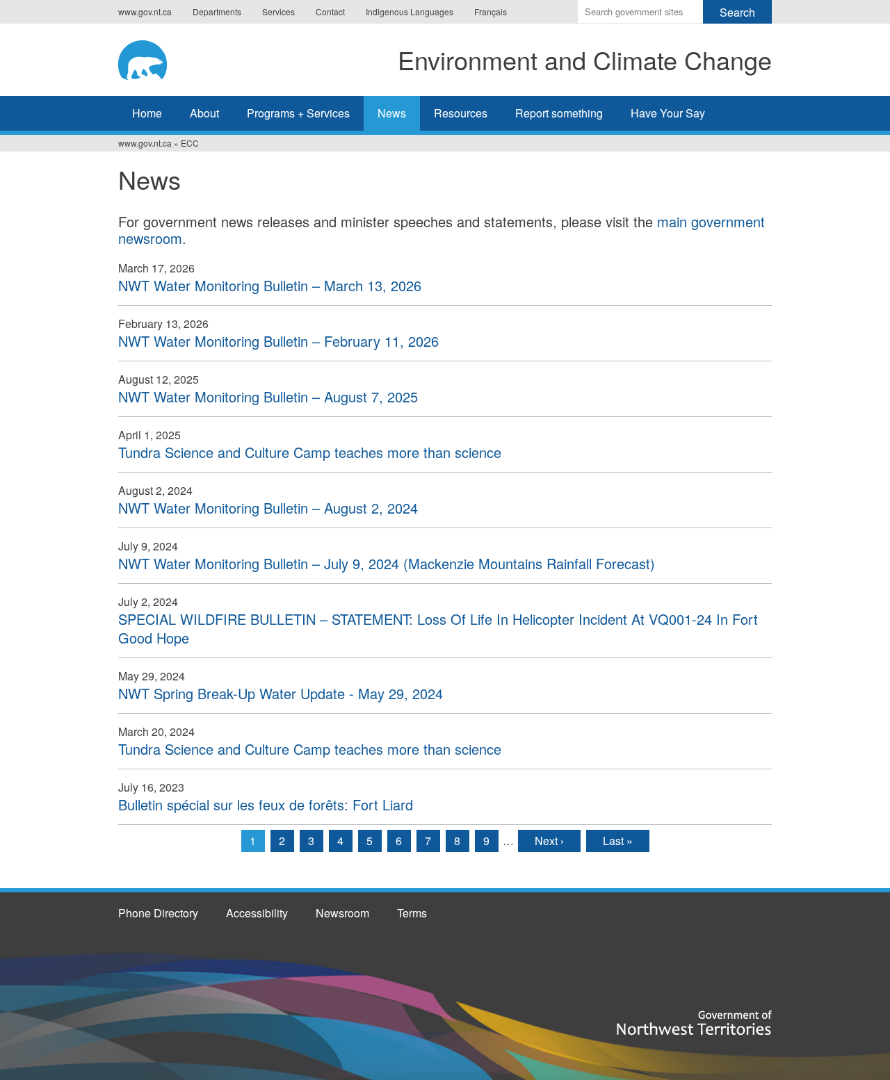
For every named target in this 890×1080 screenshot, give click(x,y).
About (204, 113)
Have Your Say (668, 113)
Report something (559, 113)
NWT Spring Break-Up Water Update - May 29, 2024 (280, 693)
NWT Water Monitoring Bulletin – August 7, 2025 (268, 396)
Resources (460, 113)
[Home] (155, 58)
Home (147, 113)
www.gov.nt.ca (145, 11)
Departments (217, 11)
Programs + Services (298, 113)
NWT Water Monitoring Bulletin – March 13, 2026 (269, 285)
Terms (412, 913)
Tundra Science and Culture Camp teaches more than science (309, 452)
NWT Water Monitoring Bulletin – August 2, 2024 (268, 508)
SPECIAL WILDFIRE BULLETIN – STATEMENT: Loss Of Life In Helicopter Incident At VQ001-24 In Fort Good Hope (438, 628)
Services (278, 11)
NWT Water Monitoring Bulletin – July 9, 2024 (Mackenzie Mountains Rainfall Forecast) (386, 563)
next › (549, 841)
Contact (330, 11)
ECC (190, 143)
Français (490, 11)
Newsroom (342, 913)
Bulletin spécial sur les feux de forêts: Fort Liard (265, 804)
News (392, 113)
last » (618, 841)
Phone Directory (158, 913)
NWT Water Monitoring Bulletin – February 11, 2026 (278, 341)
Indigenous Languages (409, 11)
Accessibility (257, 913)
